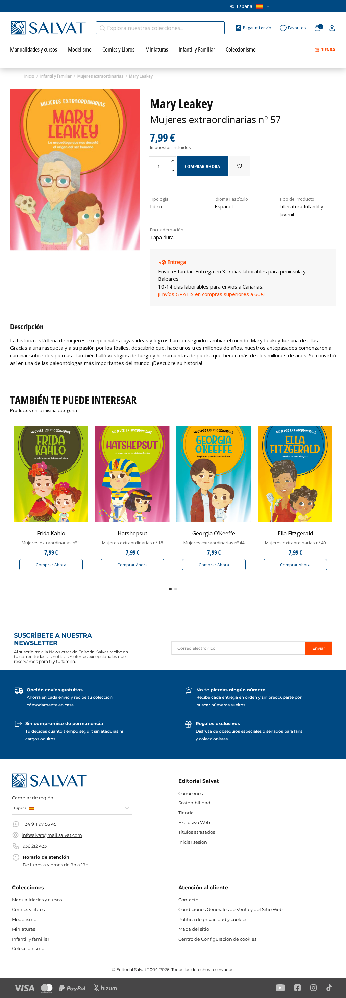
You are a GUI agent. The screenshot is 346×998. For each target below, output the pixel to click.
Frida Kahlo (51, 533)
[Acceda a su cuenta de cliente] (332, 28)
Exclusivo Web (194, 822)
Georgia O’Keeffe (213, 533)
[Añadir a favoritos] (239, 166)
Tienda (186, 812)
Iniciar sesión (192, 842)
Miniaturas (23, 929)
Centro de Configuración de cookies (217, 939)
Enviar (318, 648)
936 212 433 (35, 846)
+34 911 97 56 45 (39, 824)
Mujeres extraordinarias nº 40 (295, 543)
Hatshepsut (132, 533)
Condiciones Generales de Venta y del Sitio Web (230, 909)
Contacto (188, 899)
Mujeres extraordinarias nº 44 (213, 543)
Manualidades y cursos (37, 899)
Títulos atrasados (196, 832)
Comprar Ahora (51, 565)
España (244, 6)
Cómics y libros (28, 909)
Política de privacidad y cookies (212, 919)
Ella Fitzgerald (295, 533)
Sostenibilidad (194, 802)
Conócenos (190, 793)
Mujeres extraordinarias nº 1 (51, 543)
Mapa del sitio (193, 929)
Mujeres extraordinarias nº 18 (132, 543)
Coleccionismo (28, 948)
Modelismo (24, 919)
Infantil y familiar (30, 939)
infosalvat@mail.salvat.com (52, 835)
